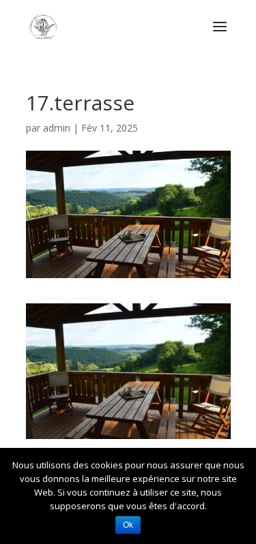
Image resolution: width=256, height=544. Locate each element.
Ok (128, 525)
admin (56, 127)
